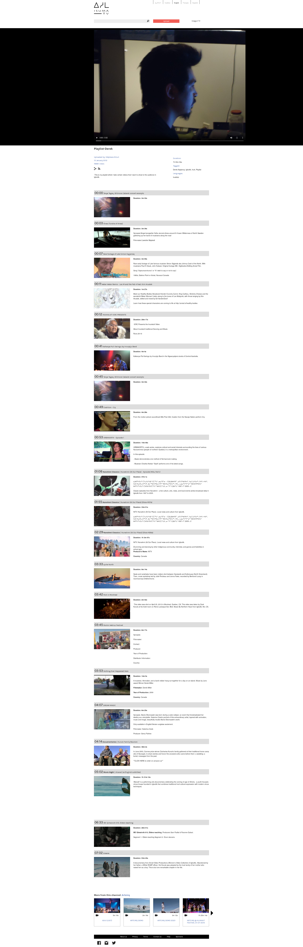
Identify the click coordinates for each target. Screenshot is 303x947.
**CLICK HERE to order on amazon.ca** (148, 761)
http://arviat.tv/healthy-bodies (186, 303)
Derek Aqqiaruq (179, 169)
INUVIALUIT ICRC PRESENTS (114, 315)
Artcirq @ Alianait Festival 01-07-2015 (196, 921)
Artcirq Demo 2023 (166, 920)
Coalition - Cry (109, 407)
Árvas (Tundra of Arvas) (113, 223)
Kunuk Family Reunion (127, 742)
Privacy (135, 936)
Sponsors (179, 936)
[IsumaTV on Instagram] (106, 944)
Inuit (193, 169)
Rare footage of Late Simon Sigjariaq (119, 254)
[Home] (101, 10)
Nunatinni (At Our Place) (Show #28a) (137, 532)
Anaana (106, 853)
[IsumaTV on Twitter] (113, 944)
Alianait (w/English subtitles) (128, 772)
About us (123, 936)
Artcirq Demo (136, 920)
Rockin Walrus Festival (113, 625)
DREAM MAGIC (109, 705)
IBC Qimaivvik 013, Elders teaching (118, 823)
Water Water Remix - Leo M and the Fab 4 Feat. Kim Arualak (127, 284)
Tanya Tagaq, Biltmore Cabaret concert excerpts (123, 193)
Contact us (157, 936)
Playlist (198, 169)
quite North (108, 564)
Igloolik (188, 169)
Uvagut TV (196, 21)
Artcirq (126, 895)
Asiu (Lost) (107, 920)
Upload (166, 21)
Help (168, 936)
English (176, 3)
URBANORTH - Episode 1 (113, 438)
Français (186, 3)
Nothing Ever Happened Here (115, 671)
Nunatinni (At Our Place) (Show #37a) (136, 502)
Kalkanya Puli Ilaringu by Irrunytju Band (120, 346)
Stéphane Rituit (112, 157)
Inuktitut (167, 3)
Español (195, 3)
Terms (145, 936)
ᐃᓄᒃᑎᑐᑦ (158, 3)
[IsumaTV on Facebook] (99, 944)
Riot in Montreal (110, 595)
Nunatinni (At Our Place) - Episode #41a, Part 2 (140, 472)
